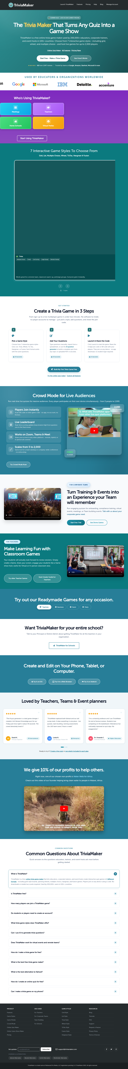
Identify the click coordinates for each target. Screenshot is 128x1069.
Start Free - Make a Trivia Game (52, 58)
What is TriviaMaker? (19, 874)
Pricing (88, 4)
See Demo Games (97, 522)
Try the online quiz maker (57, 376)
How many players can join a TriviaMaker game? (30, 903)
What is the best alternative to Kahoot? (27, 972)
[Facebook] (106, 1049)
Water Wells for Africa (83, 776)
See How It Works (80, 58)
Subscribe (46, 1049)
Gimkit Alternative (44, 1058)
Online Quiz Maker (54, 50)
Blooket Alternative (30, 1058)
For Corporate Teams (41, 1016)
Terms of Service (94, 1035)
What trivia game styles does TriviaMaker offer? (30, 923)
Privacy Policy (93, 1031)
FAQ (90, 1020)
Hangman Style (67, 1035)
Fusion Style (66, 1031)
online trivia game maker (35, 879)
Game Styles (11, 1016)
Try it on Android (90, 681)
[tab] (62, 747)
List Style (65, 1016)
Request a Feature (95, 1027)
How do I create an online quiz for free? (27, 982)
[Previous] (60, 286)
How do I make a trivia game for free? (26, 952)
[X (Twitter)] (111, 1049)
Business (60, 607)
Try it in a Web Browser (63, 681)
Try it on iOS (37, 681)
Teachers (45, 607)
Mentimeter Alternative (60, 1058)
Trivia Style (65, 1020)
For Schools (38, 1023)
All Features (66, 50)
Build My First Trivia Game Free (65, 369)
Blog (101, 4)
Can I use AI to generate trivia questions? (27, 933)
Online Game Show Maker (15, 1031)
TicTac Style (65, 1027)
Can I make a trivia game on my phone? (27, 991)
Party (86, 607)
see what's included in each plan (76, 751)
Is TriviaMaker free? (18, 894)
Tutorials (91, 1016)
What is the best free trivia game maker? (27, 962)
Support (91, 1023)
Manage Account (112, 4)
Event (74, 607)
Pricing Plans (76, 50)
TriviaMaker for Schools (65, 646)
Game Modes (11, 1020)
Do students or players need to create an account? (32, 913)
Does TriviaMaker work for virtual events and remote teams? (35, 943)
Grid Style (65, 1012)
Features (79, 4)
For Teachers (38, 1012)
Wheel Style (66, 1023)
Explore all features (74, 376)
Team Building (38, 1020)
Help (95, 4)
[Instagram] (116, 1049)
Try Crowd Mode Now (18, 464)
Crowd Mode (11, 1023)
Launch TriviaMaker (67, 4)
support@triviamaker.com (67, 1049)
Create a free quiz (56, 751)
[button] (32, 138)
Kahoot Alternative (15, 1058)
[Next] (68, 286)
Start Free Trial (76, 522)
